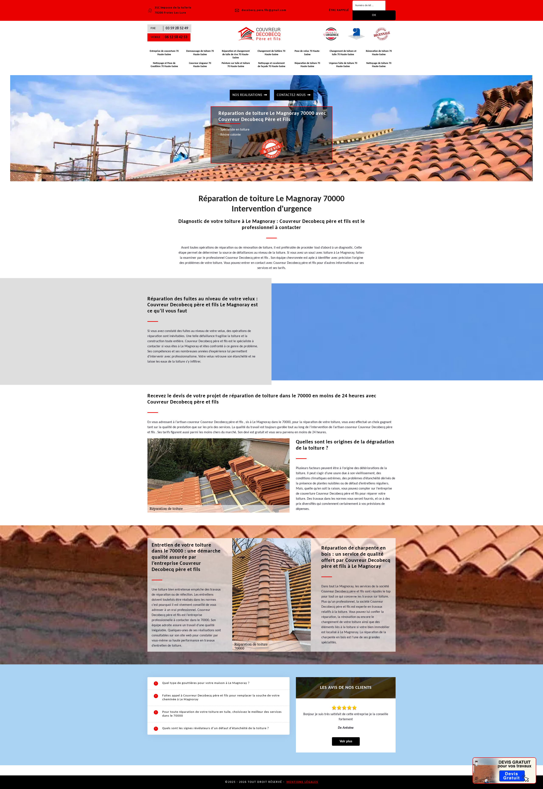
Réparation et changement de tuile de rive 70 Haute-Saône (236, 54)
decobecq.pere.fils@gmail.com (264, 10)
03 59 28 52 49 (177, 28)
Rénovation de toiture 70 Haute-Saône (379, 53)
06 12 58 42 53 (176, 37)
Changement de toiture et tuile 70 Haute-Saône (343, 53)
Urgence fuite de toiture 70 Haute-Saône (343, 65)
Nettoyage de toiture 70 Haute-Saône (378, 65)
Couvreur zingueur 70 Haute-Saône (200, 65)
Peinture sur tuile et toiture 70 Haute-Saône (236, 65)
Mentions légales (302, 782)
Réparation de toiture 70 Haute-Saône (307, 65)
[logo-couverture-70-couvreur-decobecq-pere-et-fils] (261, 34)
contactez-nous (291, 95)
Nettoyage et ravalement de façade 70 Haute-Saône (271, 65)
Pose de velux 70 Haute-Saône (307, 53)
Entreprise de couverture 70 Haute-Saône (164, 53)
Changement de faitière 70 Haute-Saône (271, 53)
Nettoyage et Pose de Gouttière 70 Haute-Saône (164, 65)
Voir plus (346, 741)
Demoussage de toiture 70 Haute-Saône (200, 53)
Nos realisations (247, 95)
